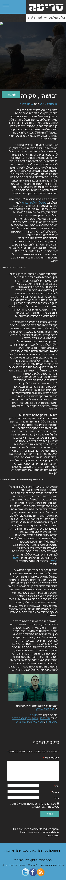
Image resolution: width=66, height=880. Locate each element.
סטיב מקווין (51, 721)
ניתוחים (55, 850)
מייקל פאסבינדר (21, 718)
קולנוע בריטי (22, 721)
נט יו (6, 865)
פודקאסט (31, 860)
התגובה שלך (51, 758)
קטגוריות (23, 850)
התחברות (45, 860)
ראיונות (19, 860)
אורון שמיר (26, 104)
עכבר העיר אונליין (46, 709)
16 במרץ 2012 (49, 104)
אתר (56, 798)
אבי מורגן (44, 718)
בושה (35, 718)
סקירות (34, 715)
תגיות (34, 850)
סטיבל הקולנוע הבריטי (34, 202)
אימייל (55, 792)
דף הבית (10, 850)
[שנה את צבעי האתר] (11, 94)
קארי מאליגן (36, 721)
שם (56, 786)
